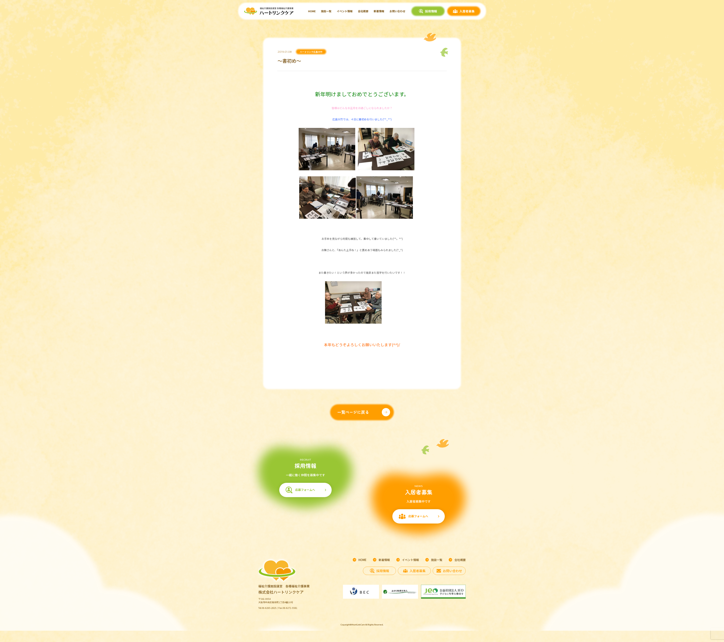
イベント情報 (345, 11)
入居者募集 (467, 11)
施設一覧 (326, 11)
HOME (312, 11)
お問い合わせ (397, 11)
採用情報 (431, 11)
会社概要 (363, 11)
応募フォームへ (305, 490)
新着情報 (379, 11)
